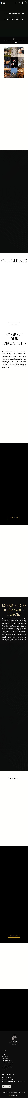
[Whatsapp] (3, 1086)
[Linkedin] (9, 1086)
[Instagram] (6, 1086)
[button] (4, 2)
